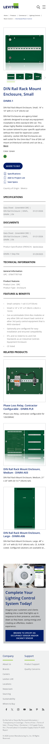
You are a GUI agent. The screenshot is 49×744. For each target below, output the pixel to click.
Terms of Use (30, 722)
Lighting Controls (34, 15)
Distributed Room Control (23, 19)
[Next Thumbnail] (44, 77)
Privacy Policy (13, 725)
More (5, 146)
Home (6, 15)
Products (13, 15)
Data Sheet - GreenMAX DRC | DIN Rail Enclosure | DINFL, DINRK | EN (17, 211)
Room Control (8, 19)
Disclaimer (24, 725)
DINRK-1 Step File (11, 254)
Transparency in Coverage (13, 722)
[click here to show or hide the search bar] (38, 7)
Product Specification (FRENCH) (17, 246)
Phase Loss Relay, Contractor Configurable (20, 407)
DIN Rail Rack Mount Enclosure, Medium (21, 470)
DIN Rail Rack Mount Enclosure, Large (21, 534)
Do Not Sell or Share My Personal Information (20, 720)
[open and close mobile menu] (44, 7)
